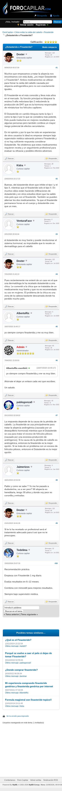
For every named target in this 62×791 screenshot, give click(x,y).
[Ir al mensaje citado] (29, 368)
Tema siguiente (28, 614)
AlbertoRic (23, 313)
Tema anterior (12, 614)
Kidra (20, 165)
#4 (57, 274)
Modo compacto (49, 47)
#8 (57, 480)
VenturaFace (24, 220)
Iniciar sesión (27, 25)
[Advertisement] (34, 748)
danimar (23, 676)
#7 (57, 415)
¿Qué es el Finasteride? (18, 640)
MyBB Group (34, 785)
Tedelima (22, 550)
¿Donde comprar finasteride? (21, 670)
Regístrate (41, 25)
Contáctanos (9, 780)
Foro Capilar (22, 780)
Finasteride (49, 32)
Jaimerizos (23, 467)
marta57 (23, 646)
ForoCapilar (8, 32)
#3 (57, 234)
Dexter (20, 54)
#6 (57, 360)
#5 (57, 326)
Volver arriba (35, 780)
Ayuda (56, 15)
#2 (57, 179)
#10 (56, 563)
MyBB (14, 785)
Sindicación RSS (50, 780)
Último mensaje (12, 646)
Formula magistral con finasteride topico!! (28, 699)
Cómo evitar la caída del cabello (28, 32)
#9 (57, 523)
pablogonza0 (24, 402)
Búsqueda (42, 15)
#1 (57, 67)
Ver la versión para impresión (17, 716)
